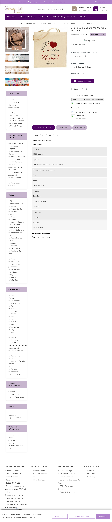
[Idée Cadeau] (17, 39)
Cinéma (11, 440)
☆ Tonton (12, 332)
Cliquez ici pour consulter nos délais (87, 100)
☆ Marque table (14, 178)
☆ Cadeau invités (15, 374)
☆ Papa (11, 316)
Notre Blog (90, 477)
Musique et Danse (15, 446)
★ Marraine (12, 311)
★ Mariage (12, 369)
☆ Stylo (11, 275)
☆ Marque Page (15, 248)
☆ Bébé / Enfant (15, 303)
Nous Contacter (39, 480)
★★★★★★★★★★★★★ (18, 345)
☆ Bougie (12, 217)
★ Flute (11, 100)
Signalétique (13, 394)
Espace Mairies (14, 418)
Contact (43, 17)
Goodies (11, 392)
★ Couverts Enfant (16, 230)
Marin (10, 448)
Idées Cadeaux (27, 17)
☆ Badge (12, 206)
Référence (36, 141)
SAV (10, 413)
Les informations (14, 466)
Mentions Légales (67, 471)
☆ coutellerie (13, 227)
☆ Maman (12, 306)
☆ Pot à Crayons (15, 269)
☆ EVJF (11, 366)
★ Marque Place (15, 159)
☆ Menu (11, 180)
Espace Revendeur (16, 397)
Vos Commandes (40, 474)
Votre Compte (39, 471)
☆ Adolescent (14, 301)
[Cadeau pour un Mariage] (17, 58)
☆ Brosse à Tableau (16, 222)
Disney (11, 443)
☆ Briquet (12, 220)
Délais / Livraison (66, 477)
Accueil (11, 17)
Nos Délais (79, 128)
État (33, 237)
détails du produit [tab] (43, 128)
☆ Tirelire (12, 277)
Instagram (90, 474)
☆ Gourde (12, 243)
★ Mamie (12, 309)
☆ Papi (11, 319)
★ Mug (11, 256)
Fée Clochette (14, 435)
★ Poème (12, 259)
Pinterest (86, 89)
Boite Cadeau (13, 415)
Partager (82, 89)
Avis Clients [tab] (64, 128)
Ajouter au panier (83, 81)
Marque (35, 135)
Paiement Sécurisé (67, 474)
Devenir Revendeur (68, 492)
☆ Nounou (12, 314)
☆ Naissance (13, 372)
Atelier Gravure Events (49, 135)
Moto (10, 438)
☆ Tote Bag (13, 280)
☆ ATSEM (12, 335)
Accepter (103, 516)
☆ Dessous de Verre (16, 157)
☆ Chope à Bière (15, 123)
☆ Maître (12, 338)
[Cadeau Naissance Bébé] (17, 70)
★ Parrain (12, 322)
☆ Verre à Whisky (15, 126)
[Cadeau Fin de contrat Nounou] (17, 82)
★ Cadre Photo (14, 225)
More (83, 17)
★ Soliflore (12, 272)
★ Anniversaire (14, 348)
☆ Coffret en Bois (15, 118)
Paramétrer (60, 516)
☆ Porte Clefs (14, 262)
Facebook (90, 471)
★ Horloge (12, 246)
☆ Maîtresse (13, 340)
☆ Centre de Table (15, 143)
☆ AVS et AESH (14, 343)
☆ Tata (11, 324)
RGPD (35, 477)
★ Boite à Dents (15, 209)
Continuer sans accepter (82, 516)
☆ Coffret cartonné (16, 121)
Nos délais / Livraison (64, 17)
